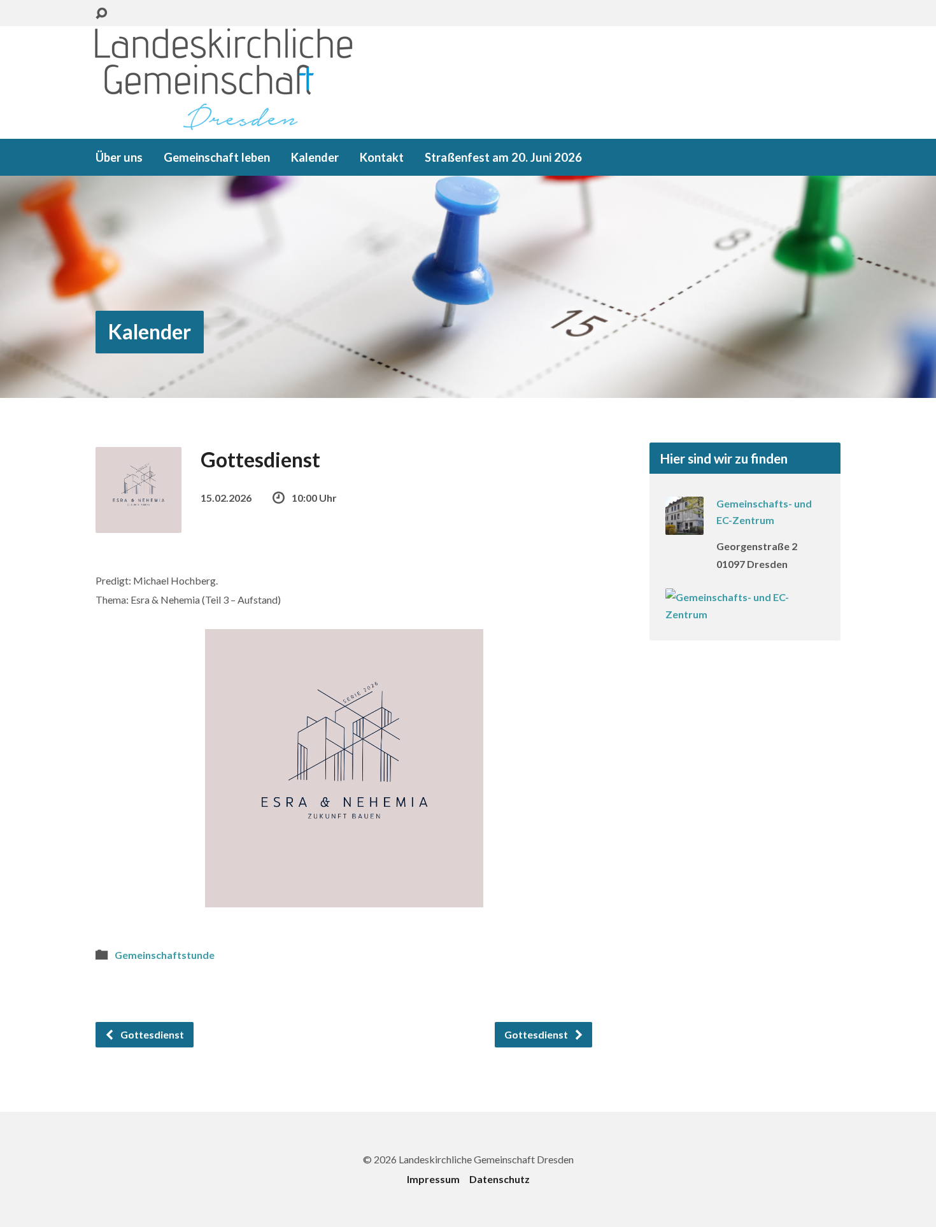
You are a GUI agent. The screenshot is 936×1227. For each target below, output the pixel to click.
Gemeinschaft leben (217, 157)
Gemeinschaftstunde (165, 955)
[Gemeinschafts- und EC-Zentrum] (684, 526)
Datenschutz (499, 1179)
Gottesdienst (151, 1034)
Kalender (315, 157)
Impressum (433, 1179)
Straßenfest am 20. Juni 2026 (503, 157)
